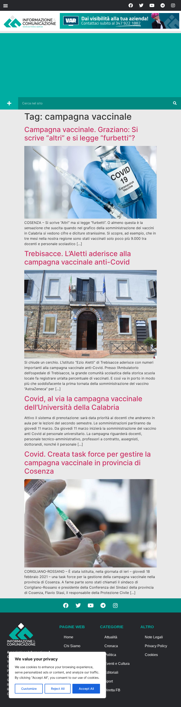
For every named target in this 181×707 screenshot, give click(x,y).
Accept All (86, 688)
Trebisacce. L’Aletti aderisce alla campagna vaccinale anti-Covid (77, 257)
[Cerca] (175, 103)
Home (68, 637)
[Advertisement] (90, 64)
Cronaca (111, 646)
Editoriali (111, 672)
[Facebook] (130, 5)
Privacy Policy (156, 646)
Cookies (151, 655)
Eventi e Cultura (117, 663)
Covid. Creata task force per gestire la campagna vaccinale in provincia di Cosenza (87, 462)
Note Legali (154, 637)
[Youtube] (151, 5)
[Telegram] (162, 5)
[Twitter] (141, 5)
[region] (57, 675)
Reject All (57, 688)
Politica (110, 655)
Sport (108, 681)
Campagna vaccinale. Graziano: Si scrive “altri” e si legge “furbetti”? (81, 133)
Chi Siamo (72, 646)
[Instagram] (173, 5)
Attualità (110, 637)
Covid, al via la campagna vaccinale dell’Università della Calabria (83, 402)
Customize (29, 688)
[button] (5, 5)
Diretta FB (112, 690)
